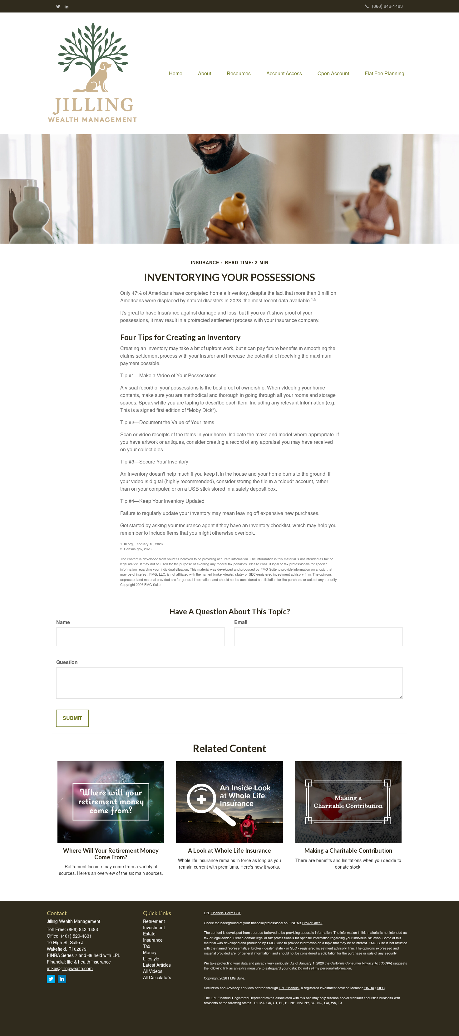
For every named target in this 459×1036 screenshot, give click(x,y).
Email (240, 622)
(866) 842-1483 (387, 6)
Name (63, 622)
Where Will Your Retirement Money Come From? (111, 853)
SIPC (381, 987)
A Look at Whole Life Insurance (229, 850)
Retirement (154, 921)
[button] (204, 73)
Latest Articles (157, 965)
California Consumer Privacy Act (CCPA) (361, 962)
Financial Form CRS (226, 912)
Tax (146, 946)
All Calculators (157, 977)
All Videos (152, 971)
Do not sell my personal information (324, 967)
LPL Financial (289, 987)
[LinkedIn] (66, 6)
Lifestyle (151, 958)
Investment (154, 927)
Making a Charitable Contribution (348, 850)
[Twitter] (58, 6)
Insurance (153, 940)
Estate (149, 933)
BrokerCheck (312, 922)
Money (149, 952)
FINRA (369, 987)
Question (67, 662)
